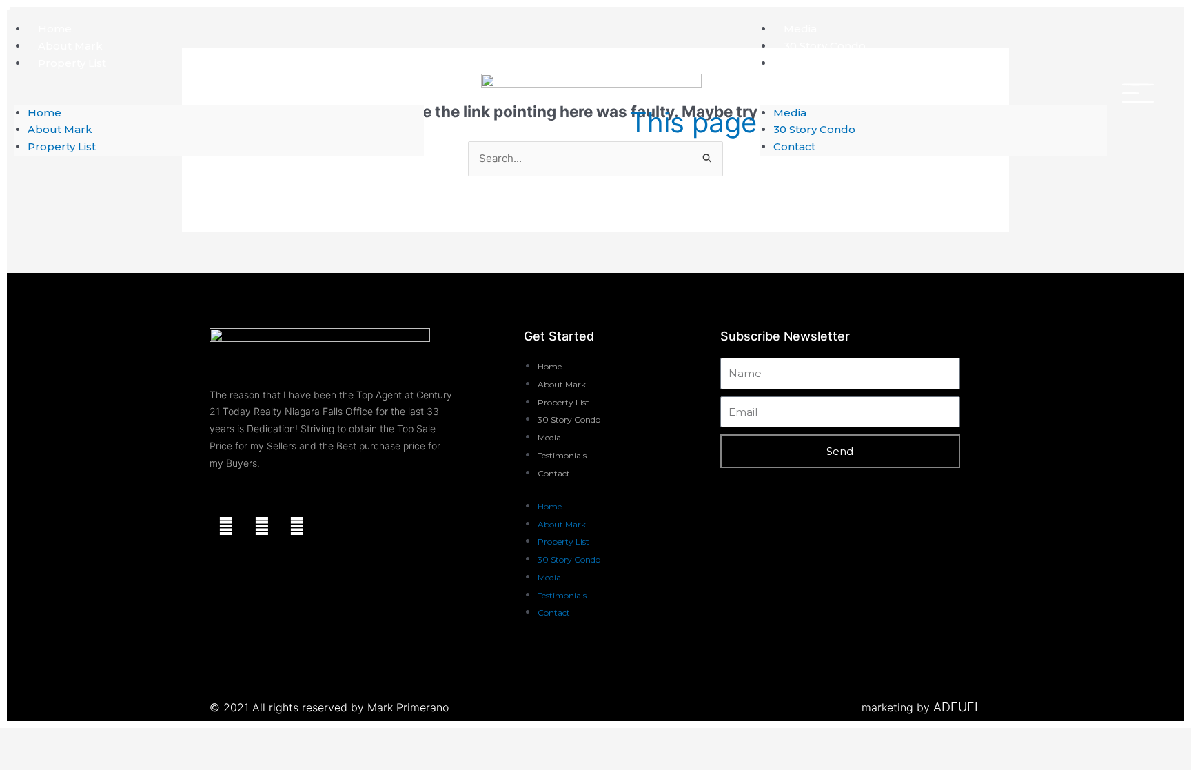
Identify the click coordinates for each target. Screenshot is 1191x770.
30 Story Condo (825, 45)
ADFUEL (957, 707)
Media (800, 28)
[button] (219, 96)
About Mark (70, 45)
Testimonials (562, 455)
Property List (72, 63)
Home (55, 28)
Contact (805, 63)
